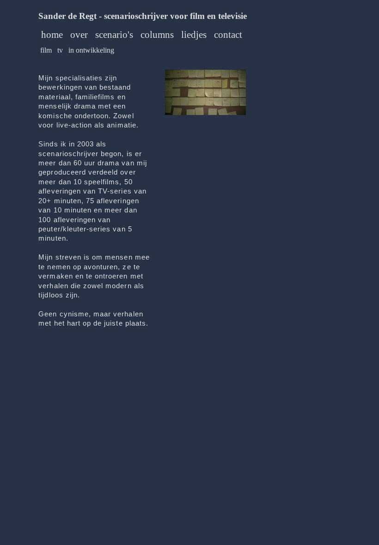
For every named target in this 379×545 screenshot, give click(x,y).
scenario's (114, 34)
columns (157, 34)
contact (228, 34)
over (79, 34)
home (52, 34)
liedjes (194, 34)
